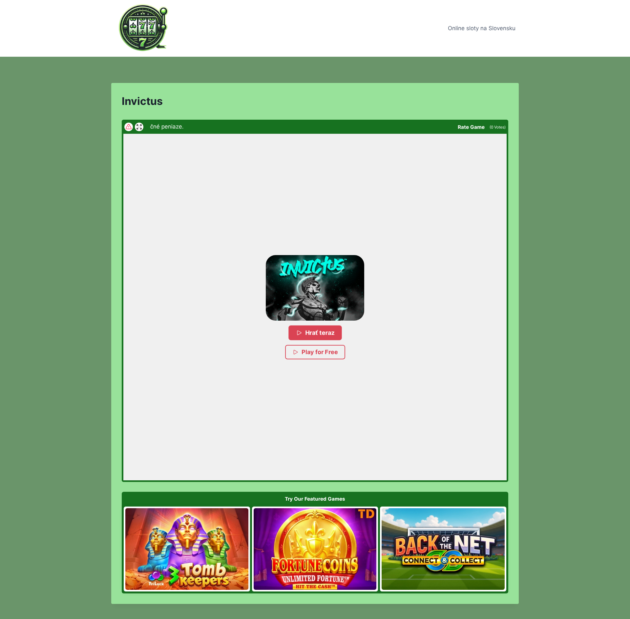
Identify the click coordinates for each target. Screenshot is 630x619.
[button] (315, 288)
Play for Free (320, 352)
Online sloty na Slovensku (481, 28)
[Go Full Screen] (139, 127)
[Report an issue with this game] (128, 127)
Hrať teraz (320, 332)
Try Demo (187, 549)
